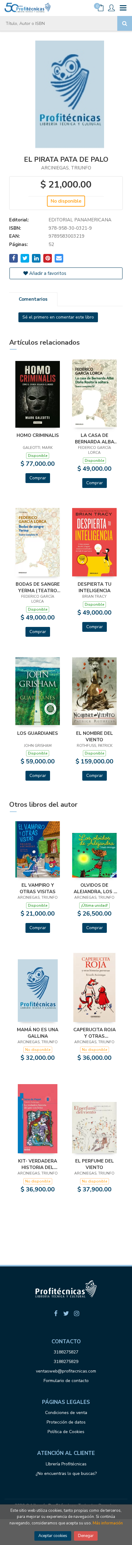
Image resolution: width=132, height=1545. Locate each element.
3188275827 (66, 1352)
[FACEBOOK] (55, 1313)
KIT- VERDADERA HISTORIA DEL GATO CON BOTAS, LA (37, 1164)
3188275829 (66, 1362)
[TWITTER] (66, 1313)
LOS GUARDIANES (37, 733)
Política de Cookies (66, 1432)
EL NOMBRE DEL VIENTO (94, 736)
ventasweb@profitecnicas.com (66, 1371)
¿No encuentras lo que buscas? (66, 1473)
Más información (108, 1523)
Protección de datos (66, 1422)
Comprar (37, 478)
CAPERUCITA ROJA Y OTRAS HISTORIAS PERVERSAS (94, 1033)
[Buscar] (124, 23)
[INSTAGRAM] (76, 1313)
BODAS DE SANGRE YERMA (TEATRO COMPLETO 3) (38, 587)
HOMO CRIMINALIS (38, 435)
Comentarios (33, 299)
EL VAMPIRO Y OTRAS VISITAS (38, 888)
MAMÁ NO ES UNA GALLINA (37, 1033)
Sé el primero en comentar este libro (58, 317)
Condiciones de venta (66, 1413)
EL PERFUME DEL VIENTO (94, 1164)
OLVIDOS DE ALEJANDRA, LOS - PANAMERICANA (94, 888)
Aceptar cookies (52, 1536)
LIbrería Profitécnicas (66, 1464)
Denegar (86, 1536)
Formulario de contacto (66, 1381)
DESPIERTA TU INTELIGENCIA (94, 587)
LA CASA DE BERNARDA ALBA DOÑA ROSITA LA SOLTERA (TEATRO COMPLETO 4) (94, 438)
